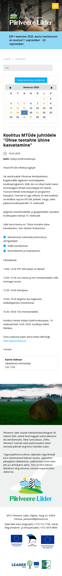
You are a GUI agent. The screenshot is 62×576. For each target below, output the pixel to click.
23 (50, 112)
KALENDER (20, 59)
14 (37, 108)
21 (37, 112)
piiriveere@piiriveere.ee (35, 519)
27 (31, 117)
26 (24, 117)
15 (44, 108)
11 (18, 108)
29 (44, 117)
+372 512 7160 (42, 524)
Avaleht (6, 59)
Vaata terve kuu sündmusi (31, 80)
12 (24, 108)
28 (37, 117)
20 (31, 112)
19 (24, 112)
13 (31, 108)
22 (44, 112)
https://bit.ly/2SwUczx (14, 340)
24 (11, 117)
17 (11, 112)
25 (17, 117)
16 (50, 108)
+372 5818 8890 (48, 527)
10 (11, 108)
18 (17, 112)
